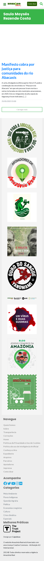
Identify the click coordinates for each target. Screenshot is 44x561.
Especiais (7, 519)
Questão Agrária (10, 501)
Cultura (6, 511)
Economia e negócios (12, 508)
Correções (8, 436)
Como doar (32, 4)
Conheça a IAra (10, 450)
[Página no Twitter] (9, 483)
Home (6, 439)
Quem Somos (9, 425)
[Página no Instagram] (17, 483)
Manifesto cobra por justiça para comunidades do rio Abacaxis (18, 71)
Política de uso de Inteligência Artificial (20, 446)
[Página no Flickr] (20, 483)
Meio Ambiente (10, 493)
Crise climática (9, 515)
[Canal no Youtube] (13, 483)
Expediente (8, 453)
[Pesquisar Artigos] (41, 4)
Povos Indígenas (10, 497)
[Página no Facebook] (5, 483)
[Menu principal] (4, 4)
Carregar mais (22, 109)
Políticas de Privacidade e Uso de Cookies (21, 443)
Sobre (6, 429)
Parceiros (7, 461)
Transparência (9, 432)
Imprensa (7, 468)
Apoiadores (8, 464)
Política (6, 504)
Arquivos (7, 457)
